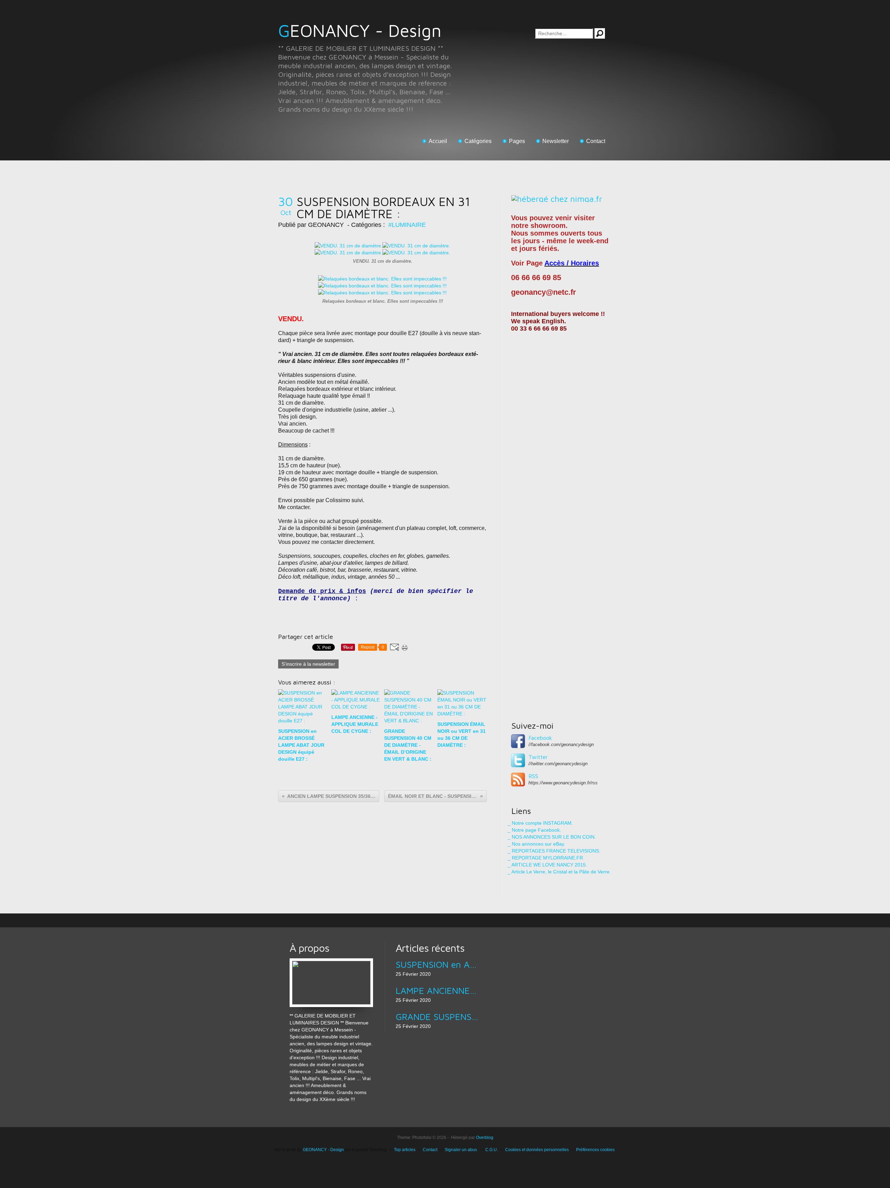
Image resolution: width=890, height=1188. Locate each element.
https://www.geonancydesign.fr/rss (563, 782)
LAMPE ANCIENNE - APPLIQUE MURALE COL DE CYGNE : (437, 990)
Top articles (404, 1149)
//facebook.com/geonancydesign (561, 744)
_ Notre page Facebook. (534, 830)
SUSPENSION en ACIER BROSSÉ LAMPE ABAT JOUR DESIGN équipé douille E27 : (437, 964)
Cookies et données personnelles (537, 1149)
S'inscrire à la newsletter (308, 664)
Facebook (540, 738)
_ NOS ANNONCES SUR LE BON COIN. (552, 837)
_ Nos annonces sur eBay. (536, 844)
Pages (517, 141)
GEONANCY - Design (360, 30)
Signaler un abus (461, 1149)
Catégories (478, 141)
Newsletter (555, 141)
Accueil (438, 141)
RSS (533, 776)
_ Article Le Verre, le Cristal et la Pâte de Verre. (559, 871)
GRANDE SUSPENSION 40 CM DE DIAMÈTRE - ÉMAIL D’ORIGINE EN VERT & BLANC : (437, 1016)
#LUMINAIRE (407, 224)
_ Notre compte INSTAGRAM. (540, 823)
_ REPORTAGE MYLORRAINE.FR (545, 858)
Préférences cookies (595, 1149)
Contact (595, 141)
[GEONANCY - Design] (331, 962)
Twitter (538, 757)
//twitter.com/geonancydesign (558, 763)
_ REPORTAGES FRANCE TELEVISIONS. (554, 851)
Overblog (484, 1137)
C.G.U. (491, 1149)
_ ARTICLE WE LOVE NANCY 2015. (547, 865)
